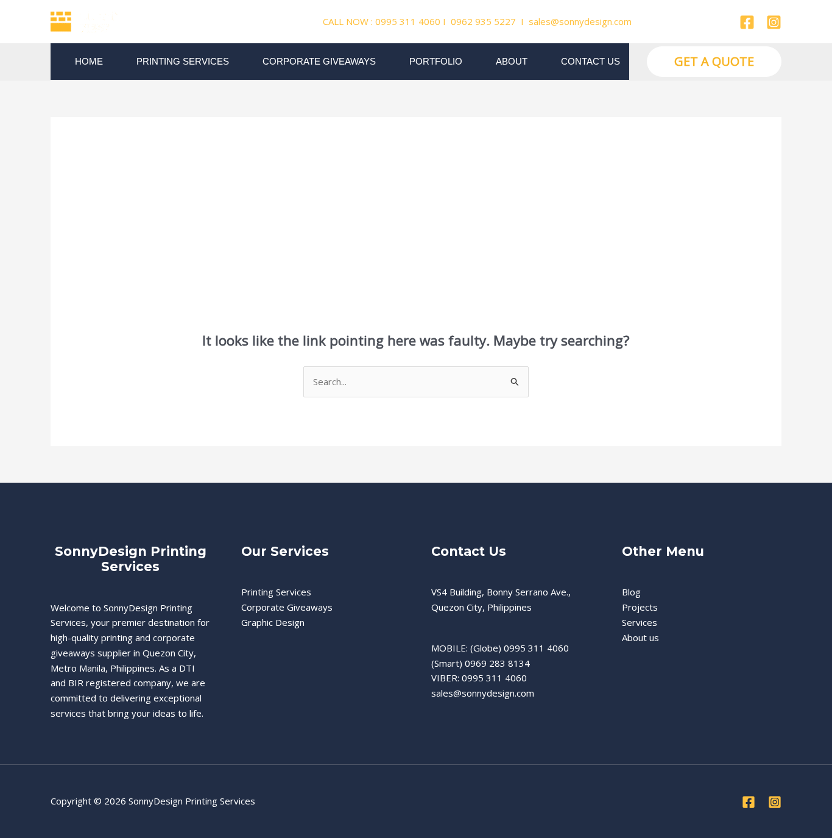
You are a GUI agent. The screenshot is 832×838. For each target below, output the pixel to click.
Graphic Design (273, 622)
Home (89, 61)
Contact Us (590, 61)
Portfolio (435, 61)
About (511, 61)
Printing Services (182, 61)
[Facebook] (747, 22)
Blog (631, 592)
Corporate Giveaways (319, 61)
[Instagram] (773, 22)
